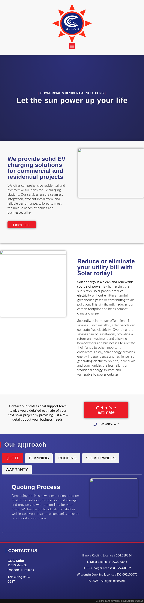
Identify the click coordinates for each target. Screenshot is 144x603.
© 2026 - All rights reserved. (107, 580)
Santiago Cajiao (134, 601)
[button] (72, 46)
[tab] (12, 458)
